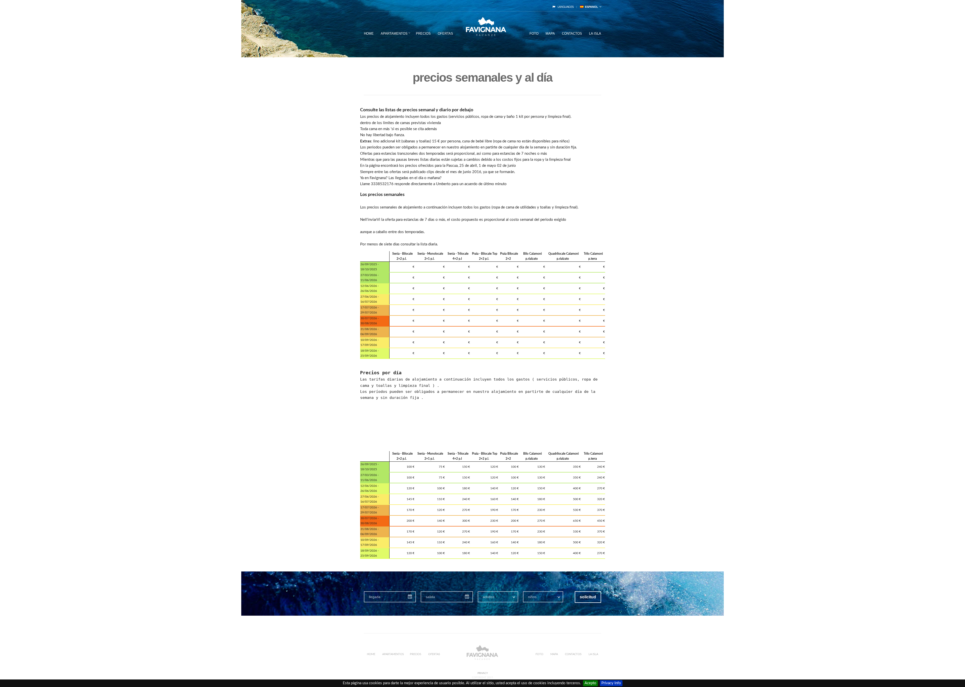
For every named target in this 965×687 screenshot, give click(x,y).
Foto (534, 33)
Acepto (590, 683)
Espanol (591, 6)
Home (369, 33)
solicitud (588, 597)
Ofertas (445, 33)
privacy (482, 673)
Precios (423, 33)
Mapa (550, 33)
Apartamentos (394, 33)
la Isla (595, 33)
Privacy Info (611, 683)
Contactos (572, 33)
